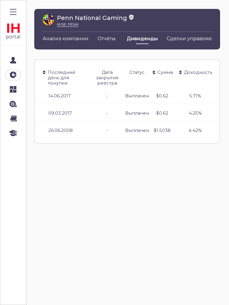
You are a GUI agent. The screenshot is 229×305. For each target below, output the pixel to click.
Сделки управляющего (196, 38)
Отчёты (107, 38)
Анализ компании (66, 38)
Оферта (17, 293)
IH (13, 28)
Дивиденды (142, 38)
